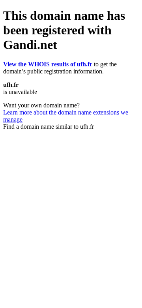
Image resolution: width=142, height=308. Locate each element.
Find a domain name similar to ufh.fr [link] (48, 126)
